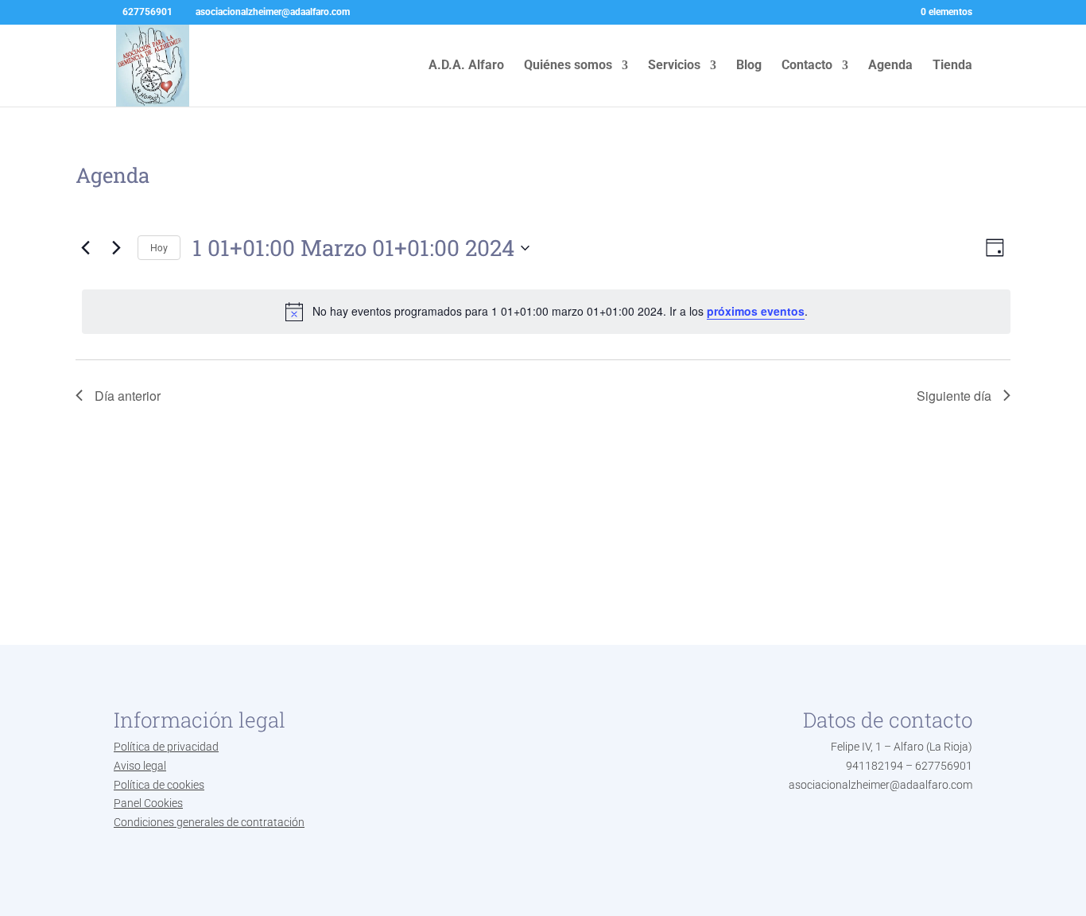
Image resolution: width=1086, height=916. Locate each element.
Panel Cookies (148, 803)
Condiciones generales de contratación (209, 822)
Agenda (890, 66)
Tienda (952, 66)
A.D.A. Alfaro (466, 66)
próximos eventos (756, 311)
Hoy (159, 247)
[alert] (546, 311)
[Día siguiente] (116, 248)
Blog (749, 66)
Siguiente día (954, 395)
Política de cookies (159, 784)
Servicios (674, 66)
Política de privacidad (166, 746)
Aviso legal (140, 765)
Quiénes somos (568, 66)
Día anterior (128, 395)
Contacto (807, 66)
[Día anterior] (85, 248)
